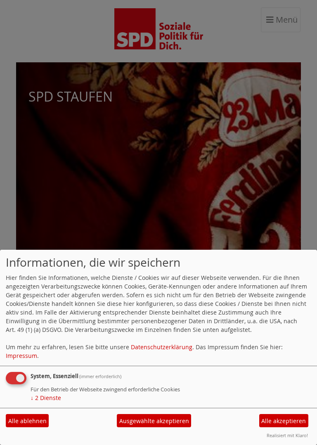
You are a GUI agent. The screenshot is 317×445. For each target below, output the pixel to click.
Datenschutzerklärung (161, 347)
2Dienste (46, 398)
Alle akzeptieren (283, 421)
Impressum (21, 356)
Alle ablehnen (27, 421)
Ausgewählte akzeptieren (154, 421)
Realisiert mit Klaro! (287, 435)
